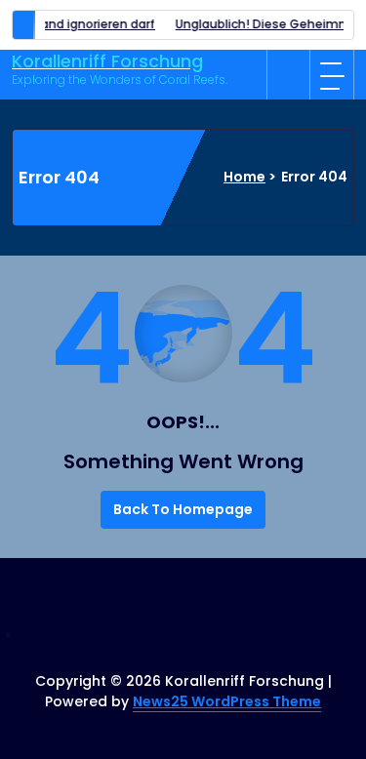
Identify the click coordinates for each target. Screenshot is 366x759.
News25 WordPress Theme (227, 701)
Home (244, 176)
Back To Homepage (183, 509)
